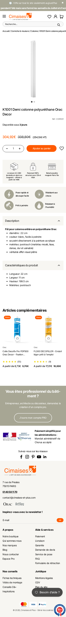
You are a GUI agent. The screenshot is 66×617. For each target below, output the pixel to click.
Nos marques (10, 545)
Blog (5, 549)
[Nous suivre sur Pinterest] (33, 456)
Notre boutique (10, 536)
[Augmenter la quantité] (19, 148)
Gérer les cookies (45, 610)
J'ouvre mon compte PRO (33, 417)
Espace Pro (9, 558)
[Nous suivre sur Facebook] (21, 456)
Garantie (39, 545)
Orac (4, 347)
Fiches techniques (12, 578)
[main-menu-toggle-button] (4, 16)
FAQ (37, 558)
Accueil (6, 31)
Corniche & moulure (20, 31)
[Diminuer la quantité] (7, 148)
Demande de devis (45, 549)
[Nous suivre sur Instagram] (27, 456)
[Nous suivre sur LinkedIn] (45, 456)
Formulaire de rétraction (47, 563)
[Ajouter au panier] (17, 338)
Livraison (40, 540)
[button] (61, 148)
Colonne (34, 31)
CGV (37, 582)
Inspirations (9, 591)
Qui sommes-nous (12, 540)
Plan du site (41, 587)
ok (61, 520)
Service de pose (43, 554)
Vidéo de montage (12, 582)
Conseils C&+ (9, 587)
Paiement (40, 536)
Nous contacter (11, 554)
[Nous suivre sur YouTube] (39, 456)
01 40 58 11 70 (10, 491)
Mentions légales (44, 578)
